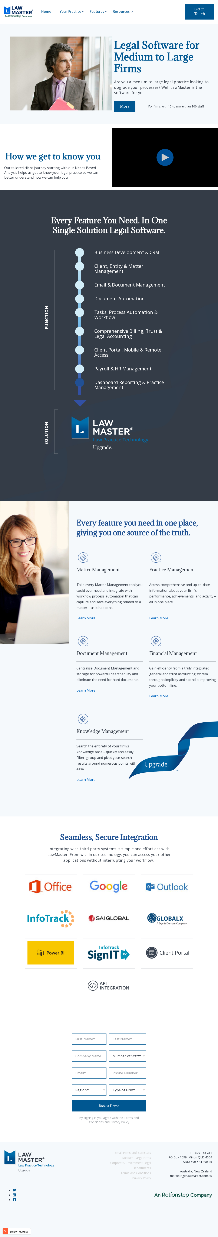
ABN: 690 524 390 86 (197, 1162)
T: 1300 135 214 (201, 1153)
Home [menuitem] (46, 11)
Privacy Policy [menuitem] (141, 1178)
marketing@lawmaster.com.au (191, 1176)
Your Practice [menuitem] (70, 11)
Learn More (85, 618)
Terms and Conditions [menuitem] (135, 1173)
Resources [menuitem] (121, 11)
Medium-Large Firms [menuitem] (136, 1158)
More (124, 106)
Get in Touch (199, 11)
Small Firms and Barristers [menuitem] (133, 1153)
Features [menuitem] (97, 11)
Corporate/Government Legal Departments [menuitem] (130, 1165)
